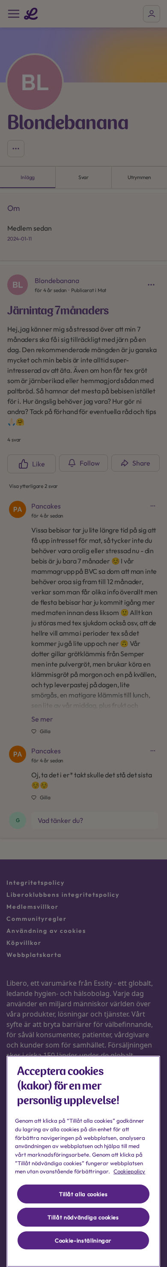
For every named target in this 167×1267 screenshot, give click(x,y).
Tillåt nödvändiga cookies (83, 1217)
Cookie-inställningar (83, 1240)
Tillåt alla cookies (83, 1194)
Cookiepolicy (129, 1171)
